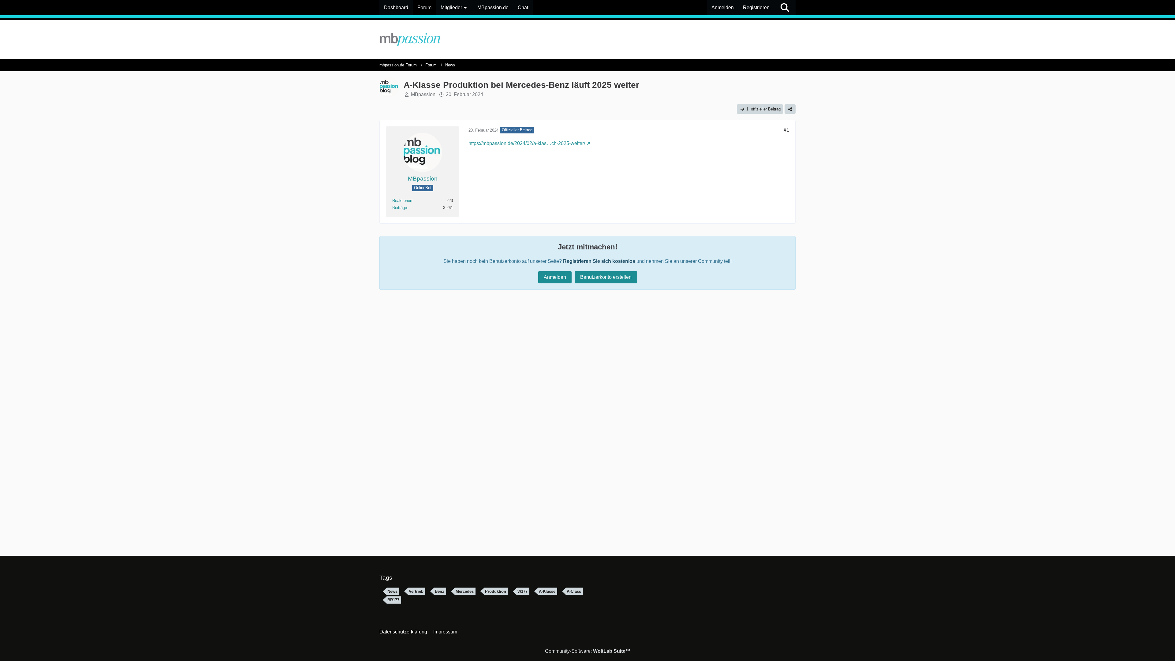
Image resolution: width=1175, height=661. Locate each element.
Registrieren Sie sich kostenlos (599, 261)
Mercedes (465, 591)
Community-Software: (587, 651)
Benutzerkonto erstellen (606, 277)
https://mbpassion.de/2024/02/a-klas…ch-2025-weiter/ (526, 143)
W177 (522, 591)
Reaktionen (402, 200)
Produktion (495, 591)
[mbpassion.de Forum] (587, 39)
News (392, 591)
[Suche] (785, 7)
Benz (439, 591)
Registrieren (756, 7)
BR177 (393, 600)
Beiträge (399, 207)
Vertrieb (416, 591)
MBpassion (423, 94)
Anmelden (722, 7)
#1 (786, 130)
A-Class (574, 591)
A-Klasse (547, 591)
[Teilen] (790, 109)
